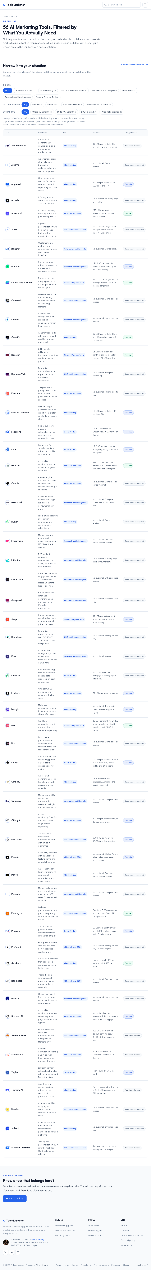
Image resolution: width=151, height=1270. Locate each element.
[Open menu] (145, 5)
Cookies (75, 1265)
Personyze (16, 913)
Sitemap (126, 1265)
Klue (13, 656)
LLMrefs (15, 693)
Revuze (15, 998)
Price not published (112, 112)
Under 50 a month (42, 112)
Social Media (128, 90)
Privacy (58, 1265)
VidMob (15, 1128)
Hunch (14, 521)
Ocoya (14, 762)
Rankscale (16, 980)
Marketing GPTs (62, 1235)
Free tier (37, 104)
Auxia (14, 229)
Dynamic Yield (18, 374)
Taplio (14, 1072)
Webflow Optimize (20, 1147)
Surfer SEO (17, 1054)
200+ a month (88, 112)
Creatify (15, 337)
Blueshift (15, 248)
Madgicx (15, 709)
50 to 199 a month (66, 112)
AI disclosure (86, 1265)
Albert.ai (15, 164)
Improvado (17, 541)
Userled (15, 1109)
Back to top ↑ (142, 1265)
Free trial (52, 104)
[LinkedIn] (11, 1252)
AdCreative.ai (18, 145)
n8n (13, 725)
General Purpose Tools (47, 97)
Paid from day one (72, 104)
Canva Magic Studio (21, 282)
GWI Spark (16, 502)
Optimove (16, 801)
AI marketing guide (64, 1225)
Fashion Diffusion (20, 412)
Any (25, 104)
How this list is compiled (132, 64)
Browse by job (95, 1230)
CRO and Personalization (74, 90)
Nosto (14, 743)
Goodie (15, 483)
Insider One (17, 579)
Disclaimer (115, 1265)
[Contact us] (17, 1252)
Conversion (17, 300)
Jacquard (16, 600)
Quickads (16, 963)
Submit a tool (13, 1198)
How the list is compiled (132, 1235)
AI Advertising (48, 90)
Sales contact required (99, 104)
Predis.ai (15, 931)
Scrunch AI (17, 1016)
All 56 (7, 90)
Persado (15, 894)
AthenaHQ (16, 213)
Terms (66, 1265)
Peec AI (15, 857)
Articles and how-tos (65, 1230)
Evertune (15, 393)
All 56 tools (93, 1225)
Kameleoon (17, 637)
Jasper (14, 619)
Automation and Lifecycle (104, 90)
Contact (125, 1230)
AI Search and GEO (25, 90)
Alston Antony (38, 1239)
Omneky (15, 781)
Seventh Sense (19, 1035)
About (124, 1225)
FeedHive (16, 431)
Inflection (16, 560)
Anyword (16, 184)
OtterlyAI (15, 820)
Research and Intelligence (18, 97)
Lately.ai (15, 675)
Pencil (14, 874)
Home (5, 16)
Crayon (15, 319)
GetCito (15, 465)
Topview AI (17, 1090)
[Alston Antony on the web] (5, 1252)
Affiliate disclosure (101, 1265)
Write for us (126, 1245)
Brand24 (15, 266)
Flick (13, 449)
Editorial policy (128, 1240)
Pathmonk (16, 839)
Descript (15, 354)
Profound (16, 947)
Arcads (15, 200)
